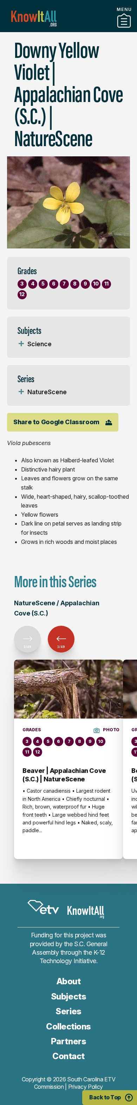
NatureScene (47, 392)
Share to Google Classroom (56, 422)
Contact (68, 1056)
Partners (68, 29)
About (69, 981)
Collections (68, 1026)
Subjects (68, 996)
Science (39, 344)
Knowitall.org (34, 18)
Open (21, 344)
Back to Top (105, 1097)
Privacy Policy (85, 1086)
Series (68, 1011)
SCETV (43, 907)
